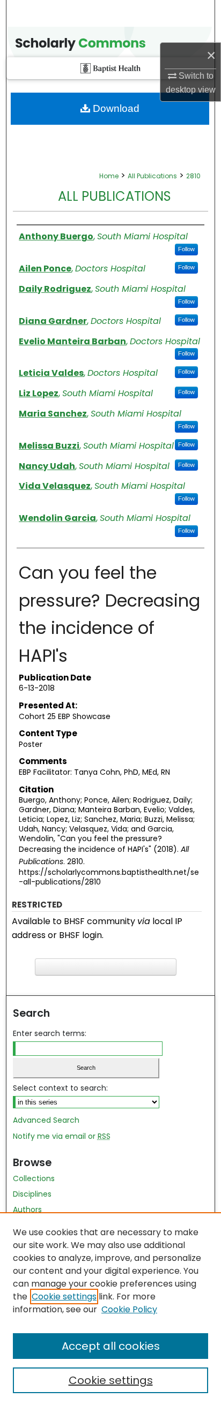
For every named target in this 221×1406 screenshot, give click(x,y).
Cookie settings (64, 1296)
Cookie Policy (129, 1309)
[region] (110, 1309)
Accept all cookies (111, 1346)
